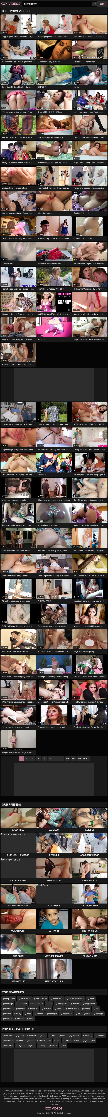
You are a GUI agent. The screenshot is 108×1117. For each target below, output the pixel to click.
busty (18, 1013)
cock (31, 1019)
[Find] (94, 4)
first (64, 1045)
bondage (99, 1013)
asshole (21, 1008)
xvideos (101, 1035)
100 (79, 759)
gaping (21, 1035)
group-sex (75, 1035)
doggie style (90, 1003)
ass (97, 1008)
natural (54, 1045)
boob (29, 1013)
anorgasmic (63, 1003)
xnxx (63, 1035)
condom (40, 1013)
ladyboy (88, 1035)
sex (77, 1040)
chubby (20, 1019)
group (32, 1045)
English (102, 4)
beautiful (9, 1040)
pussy (68, 1040)
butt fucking (73, 1008)
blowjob (8, 1019)
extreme (8, 1035)
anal (50, 1003)
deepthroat (67, 1013)
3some (60, 1008)
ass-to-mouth (45, 1040)
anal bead (22, 1003)
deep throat (10, 998)
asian (92, 998)
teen (53, 1035)
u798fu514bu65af (76, 998)
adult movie (26, 998)
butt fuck (34, 1008)
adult (88, 1013)
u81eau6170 (37, 1003)
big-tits (21, 1045)
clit (79, 1013)
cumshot (47, 1008)
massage (9, 1003)
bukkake (9, 1008)
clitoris (8, 1013)
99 (73, 759)
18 (94, 1040)
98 (67, 759)
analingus (53, 1013)
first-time (9, 1045)
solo (58, 1040)
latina (31, 1040)
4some (87, 1008)
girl (86, 1040)
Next (86, 759)
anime (20, 1040)
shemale (32, 1035)
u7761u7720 (58, 998)
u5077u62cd (41, 998)
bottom (76, 1003)
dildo (44, 1035)
